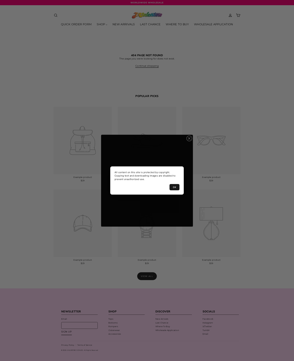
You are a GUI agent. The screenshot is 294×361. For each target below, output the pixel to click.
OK (174, 187)
